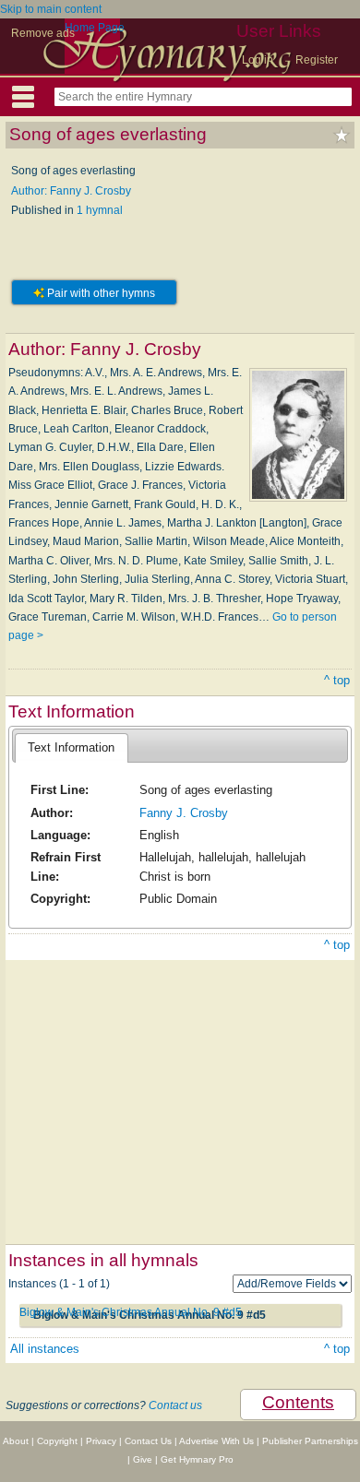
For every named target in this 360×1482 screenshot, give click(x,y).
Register (316, 59)
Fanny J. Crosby (183, 813)
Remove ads (43, 33)
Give (142, 1459)
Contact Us (148, 1441)
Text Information (71, 747)
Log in (257, 59)
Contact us (175, 1405)
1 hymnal (100, 210)
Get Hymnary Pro (197, 1459)
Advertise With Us (216, 1441)
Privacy (101, 1441)
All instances (44, 1349)
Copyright (57, 1441)
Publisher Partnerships (310, 1441)
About (16, 1441)
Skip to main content (51, 9)
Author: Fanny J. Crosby (71, 190)
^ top (337, 680)
